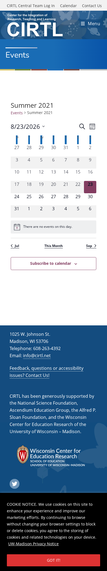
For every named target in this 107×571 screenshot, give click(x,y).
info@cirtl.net (37, 356)
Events (17, 112)
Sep (89, 246)
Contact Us (92, 5)
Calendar (68, 5)
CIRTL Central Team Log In (31, 5)
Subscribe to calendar (50, 263)
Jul (17, 246)
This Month (53, 246)
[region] (53, 532)
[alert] (53, 227)
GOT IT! (53, 560)
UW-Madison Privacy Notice (33, 543)
